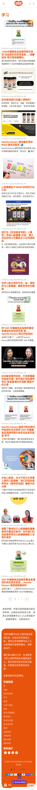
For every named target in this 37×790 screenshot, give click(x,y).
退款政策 (7, 736)
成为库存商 (8, 724)
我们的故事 (8, 694)
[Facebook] (5, 753)
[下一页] (27, 599)
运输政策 (7, 732)
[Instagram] (9, 753)
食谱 (5, 701)
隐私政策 (7, 739)
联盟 (5, 728)
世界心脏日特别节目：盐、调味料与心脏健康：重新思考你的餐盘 (18, 286)
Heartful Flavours (17, 761)
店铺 (5, 690)
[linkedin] (13, 753)
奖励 (5, 709)
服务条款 (7, 743)
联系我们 (7, 717)
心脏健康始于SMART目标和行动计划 (17, 188)
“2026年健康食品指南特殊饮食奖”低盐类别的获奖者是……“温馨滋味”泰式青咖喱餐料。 (18, 54)
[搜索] (30, 3)
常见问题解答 (9, 713)
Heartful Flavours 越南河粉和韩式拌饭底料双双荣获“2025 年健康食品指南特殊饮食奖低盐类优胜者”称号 (18, 431)
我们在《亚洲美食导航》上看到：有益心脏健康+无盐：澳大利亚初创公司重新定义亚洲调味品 (18, 236)
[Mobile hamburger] (3, 3)
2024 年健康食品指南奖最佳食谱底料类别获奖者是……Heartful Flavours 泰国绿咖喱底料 (18, 582)
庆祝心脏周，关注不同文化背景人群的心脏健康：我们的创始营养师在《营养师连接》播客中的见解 (18, 482)
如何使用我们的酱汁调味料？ (16, 99)
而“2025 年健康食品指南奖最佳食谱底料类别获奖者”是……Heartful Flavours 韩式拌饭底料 (17, 331)
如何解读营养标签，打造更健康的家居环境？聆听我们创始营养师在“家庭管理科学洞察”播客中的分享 (18, 380)
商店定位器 (8, 720)
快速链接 (8, 681)
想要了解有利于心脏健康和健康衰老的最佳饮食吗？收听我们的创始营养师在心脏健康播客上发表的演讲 (18, 533)
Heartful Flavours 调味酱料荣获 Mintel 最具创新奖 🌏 (17, 143)
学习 (5, 697)
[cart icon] (34, 3)
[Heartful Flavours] (18, 3)
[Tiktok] (16, 753)
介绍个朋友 (8, 705)
